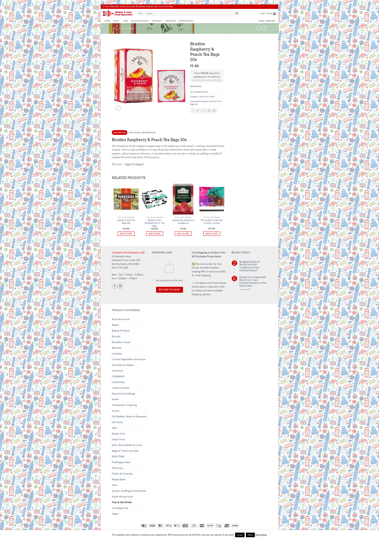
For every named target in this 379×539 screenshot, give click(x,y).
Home (107, 20)
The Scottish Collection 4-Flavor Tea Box (211, 221)
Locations (170, 20)
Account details (140, 20)
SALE (114, 485)
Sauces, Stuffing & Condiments (129, 490)
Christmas (117, 370)
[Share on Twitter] (198, 110)
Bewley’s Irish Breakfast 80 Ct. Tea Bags (154, 223)
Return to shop (169, 289)
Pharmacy (117, 468)
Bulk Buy (116, 347)
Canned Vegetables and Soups (129, 359)
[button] (268, 13)
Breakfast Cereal (121, 342)
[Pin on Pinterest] (208, 110)
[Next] (224, 212)
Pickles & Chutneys (122, 473)
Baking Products (121, 330)
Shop (115, 20)
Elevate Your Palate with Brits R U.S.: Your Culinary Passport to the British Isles (252, 281)
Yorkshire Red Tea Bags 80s (126, 221)
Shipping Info (186, 20)
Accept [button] (240, 535)
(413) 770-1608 (120, 267)
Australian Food (120, 319)
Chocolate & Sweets (123, 365)
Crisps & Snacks (120, 387)
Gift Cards (117, 422)
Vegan (115, 513)
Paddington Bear (121, 462)
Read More (261, 534)
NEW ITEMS (118, 456)
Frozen (115, 410)
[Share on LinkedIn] (214, 110)
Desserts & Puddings (123, 393)
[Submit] (236, 13)
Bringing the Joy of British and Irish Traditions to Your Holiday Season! (249, 266)
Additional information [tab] (142, 132)
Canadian (117, 353)
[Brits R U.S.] (118, 13)
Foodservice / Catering (124, 405)
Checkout (157, 20)
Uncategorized (120, 508)
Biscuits (116, 336)
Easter (115, 399)
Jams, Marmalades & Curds (127, 445)
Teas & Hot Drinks (126, 28)
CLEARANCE (118, 376)
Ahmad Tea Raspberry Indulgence (183, 221)
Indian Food (118, 439)
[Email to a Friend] (203, 110)
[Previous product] (264, 28)
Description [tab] (119, 132)
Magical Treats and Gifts (125, 450)
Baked (115, 325)
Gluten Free (118, 433)
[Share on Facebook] (192, 110)
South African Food (122, 496)
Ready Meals (119, 479)
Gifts (114, 427)
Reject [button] (250, 535)
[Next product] (258, 28)
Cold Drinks (118, 382)
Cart (125, 20)
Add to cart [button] (126, 234)
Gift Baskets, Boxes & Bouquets (129, 416)
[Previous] (113, 212)
